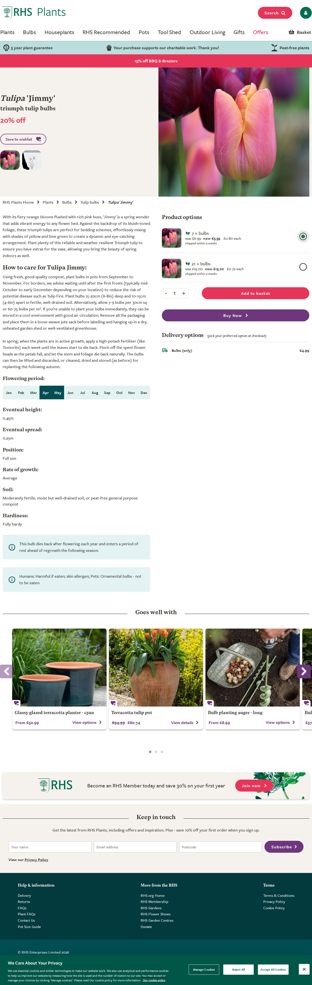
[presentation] (304, 671)
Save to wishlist (19, 139)
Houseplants (59, 32)
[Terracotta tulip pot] (156, 668)
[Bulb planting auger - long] (252, 668)
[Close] (304, 969)
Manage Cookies (204, 969)
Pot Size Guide (29, 926)
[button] (150, 751)
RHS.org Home (153, 895)
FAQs (22, 907)
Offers (260, 32)
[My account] (305, 13)
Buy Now (233, 315)
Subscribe (281, 847)
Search (271, 13)
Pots (144, 32)
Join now (252, 786)
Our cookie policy (154, 980)
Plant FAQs (26, 914)
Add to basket (255, 293)
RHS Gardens (151, 907)
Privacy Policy (36, 859)
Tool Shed (169, 32)
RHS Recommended (106, 32)
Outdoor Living (207, 32)
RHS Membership (154, 901)
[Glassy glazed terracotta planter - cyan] (59, 668)
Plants (7, 32)
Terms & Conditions (278, 895)
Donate (146, 926)
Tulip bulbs (89, 202)
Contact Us (26, 920)
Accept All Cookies (273, 969)
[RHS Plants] (34, 12)
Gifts (239, 32)
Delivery (24, 895)
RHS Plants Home (18, 202)
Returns (24, 901)
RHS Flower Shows (155, 914)
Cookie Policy (274, 907)
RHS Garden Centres (157, 920)
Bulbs (29, 32)
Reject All (238, 969)
